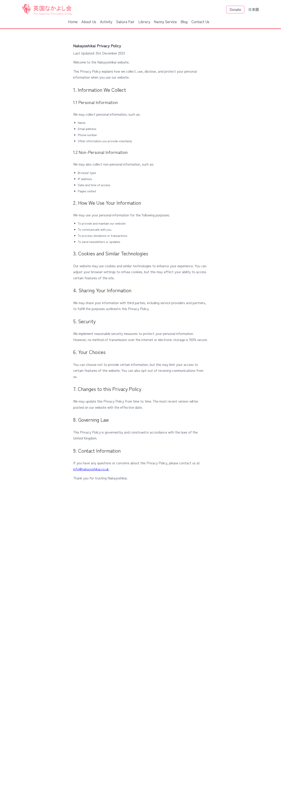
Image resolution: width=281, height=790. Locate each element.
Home (73, 21)
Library (144, 21)
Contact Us (200, 21)
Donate (235, 9)
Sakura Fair (125, 21)
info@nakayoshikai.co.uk (91, 468)
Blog (184, 21)
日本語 (253, 9)
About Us (88, 21)
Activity (106, 21)
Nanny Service (165, 21)
